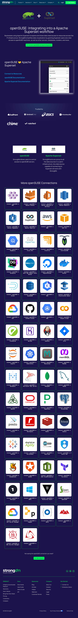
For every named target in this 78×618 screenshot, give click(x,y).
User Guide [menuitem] (20, 587)
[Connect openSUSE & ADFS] (30, 492)
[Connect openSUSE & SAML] (30, 538)
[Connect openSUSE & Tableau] (13, 447)
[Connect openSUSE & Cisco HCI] (30, 244)
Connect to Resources (13, 74)
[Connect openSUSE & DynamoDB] (30, 289)
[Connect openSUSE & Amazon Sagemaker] (13, 221)
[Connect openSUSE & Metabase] (13, 379)
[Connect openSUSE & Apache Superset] (30, 221)
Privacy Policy (43, 611)
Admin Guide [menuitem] (20, 589)
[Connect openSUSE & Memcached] (47, 357)
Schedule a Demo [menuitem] (67, 587)
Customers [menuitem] (6, 598)
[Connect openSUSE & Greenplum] (13, 334)
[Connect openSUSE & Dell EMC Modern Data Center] (30, 266)
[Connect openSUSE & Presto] (13, 425)
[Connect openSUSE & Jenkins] (47, 334)
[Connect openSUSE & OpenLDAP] (64, 492)
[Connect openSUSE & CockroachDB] (64, 244)
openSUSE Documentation (15, 78)
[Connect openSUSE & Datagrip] (13, 266)
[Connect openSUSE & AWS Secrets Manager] (13, 538)
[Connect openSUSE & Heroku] (30, 334)
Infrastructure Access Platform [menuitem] (9, 585)
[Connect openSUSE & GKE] (47, 311)
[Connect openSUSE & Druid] (13, 289)
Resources (42, 2)
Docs (34, 2)
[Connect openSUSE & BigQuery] (13, 244)
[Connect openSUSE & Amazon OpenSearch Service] (47, 198)
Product (20, 2)
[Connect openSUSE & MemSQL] (64, 357)
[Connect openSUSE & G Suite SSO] (64, 447)
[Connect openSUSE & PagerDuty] (47, 402)
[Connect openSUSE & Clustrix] (47, 244)
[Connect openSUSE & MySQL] (64, 379)
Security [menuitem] (48, 589)
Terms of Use (70, 611)
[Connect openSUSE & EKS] (47, 289)
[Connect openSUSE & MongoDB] (47, 379)
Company (50, 2)
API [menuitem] (18, 592)
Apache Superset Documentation (17, 81)
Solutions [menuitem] (5, 589)
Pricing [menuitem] (5, 596)
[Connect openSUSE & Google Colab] (64, 311)
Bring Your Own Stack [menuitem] (9, 594)
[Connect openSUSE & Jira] (64, 334)
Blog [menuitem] (33, 584)
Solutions (27, 2)
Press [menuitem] (47, 594)
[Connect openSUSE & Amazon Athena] (30, 198)
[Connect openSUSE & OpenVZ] (13, 402)
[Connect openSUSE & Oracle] (30, 402)
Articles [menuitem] (34, 587)
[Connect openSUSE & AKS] (13, 198)
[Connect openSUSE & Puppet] (30, 515)
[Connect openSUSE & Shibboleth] (13, 470)
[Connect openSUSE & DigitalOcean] (47, 266)
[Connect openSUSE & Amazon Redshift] (64, 198)
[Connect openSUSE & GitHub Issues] (30, 311)
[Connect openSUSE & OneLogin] (13, 492)
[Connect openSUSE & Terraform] (64, 470)
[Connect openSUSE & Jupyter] (13, 357)
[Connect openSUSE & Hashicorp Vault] (47, 492)
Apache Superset (53, 155)
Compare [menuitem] (5, 601)
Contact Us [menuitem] (65, 584)
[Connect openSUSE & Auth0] (30, 470)
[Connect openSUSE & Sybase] (64, 425)
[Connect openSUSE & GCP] (13, 311)
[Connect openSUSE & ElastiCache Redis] (64, 289)
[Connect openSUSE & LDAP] (64, 515)
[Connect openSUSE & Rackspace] (30, 425)
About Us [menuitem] (48, 584)
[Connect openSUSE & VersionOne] (30, 447)
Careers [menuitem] (48, 587)
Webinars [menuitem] (34, 592)
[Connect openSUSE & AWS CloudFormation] (47, 470)
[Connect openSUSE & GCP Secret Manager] (13, 515)
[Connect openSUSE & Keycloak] (47, 447)
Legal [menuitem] (47, 592)
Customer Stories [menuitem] (37, 594)
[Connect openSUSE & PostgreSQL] (64, 402)
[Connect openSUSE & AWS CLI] (64, 221)
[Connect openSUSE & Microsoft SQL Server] (30, 379)
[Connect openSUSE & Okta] (47, 515)
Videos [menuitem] (34, 589)
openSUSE (24, 155)
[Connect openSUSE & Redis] (47, 425)
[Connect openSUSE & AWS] (47, 221)
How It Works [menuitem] (6, 591)
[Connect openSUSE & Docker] (64, 266)
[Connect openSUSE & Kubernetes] (30, 357)
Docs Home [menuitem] (20, 584)
